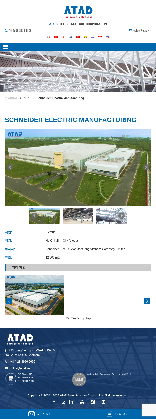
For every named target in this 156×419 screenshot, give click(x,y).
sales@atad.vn (142, 30)
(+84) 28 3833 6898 (20, 30)
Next (146, 167)
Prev (10, 167)
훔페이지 (11, 98)
